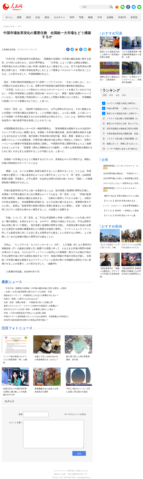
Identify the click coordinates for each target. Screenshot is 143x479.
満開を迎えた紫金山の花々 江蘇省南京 (109, 78)
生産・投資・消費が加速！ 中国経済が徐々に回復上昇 (28, 302)
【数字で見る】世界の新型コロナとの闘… (121, 195)
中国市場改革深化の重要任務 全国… (123, 133)
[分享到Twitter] (72, 49)
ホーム (9, 17)
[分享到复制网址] (81, 49)
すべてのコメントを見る (75, 414)
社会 (37, 17)
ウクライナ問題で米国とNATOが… (122, 103)
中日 (99, 17)
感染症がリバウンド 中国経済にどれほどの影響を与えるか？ (31, 295)
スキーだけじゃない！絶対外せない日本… (121, 183)
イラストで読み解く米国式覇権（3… (123, 118)
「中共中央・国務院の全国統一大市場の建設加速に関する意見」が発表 (35, 288)
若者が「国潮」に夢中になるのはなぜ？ (21, 298)
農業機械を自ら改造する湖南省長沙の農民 (46, 390)
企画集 (110, 17)
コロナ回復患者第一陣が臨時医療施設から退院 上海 (131, 54)
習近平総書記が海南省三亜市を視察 (122, 128)
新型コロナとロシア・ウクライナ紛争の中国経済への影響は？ (31, 305)
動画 (90, 17)
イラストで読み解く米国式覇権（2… (123, 138)
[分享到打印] (85, 49)
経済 (28, 17)
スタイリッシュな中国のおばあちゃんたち (131, 246)
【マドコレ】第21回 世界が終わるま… (120, 200)
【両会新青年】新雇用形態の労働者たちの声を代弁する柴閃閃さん (131, 271)
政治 (47, 17)
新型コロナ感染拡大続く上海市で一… (123, 113)
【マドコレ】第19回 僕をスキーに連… (120, 215)
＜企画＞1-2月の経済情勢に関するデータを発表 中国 (28, 291)
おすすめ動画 (111, 226)
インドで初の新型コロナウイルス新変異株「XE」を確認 (15, 359)
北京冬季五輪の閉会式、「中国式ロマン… (121, 173)
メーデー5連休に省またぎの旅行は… (123, 148)
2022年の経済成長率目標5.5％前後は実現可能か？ (26, 319)
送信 (79, 453)
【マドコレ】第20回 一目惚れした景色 (121, 210)
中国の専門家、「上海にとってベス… (123, 108)
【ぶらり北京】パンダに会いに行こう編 (109, 246)
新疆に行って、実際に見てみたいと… (123, 143)
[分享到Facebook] (68, 49)
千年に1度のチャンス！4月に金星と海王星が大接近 (78, 390)
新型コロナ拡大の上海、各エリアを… (123, 123)
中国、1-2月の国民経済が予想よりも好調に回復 (25, 312)
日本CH (122, 17)
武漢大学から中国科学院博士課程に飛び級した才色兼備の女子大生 (15, 391)
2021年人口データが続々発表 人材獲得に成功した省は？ (29, 309)
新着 (19, 17)
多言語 (134, 17)
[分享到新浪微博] (76, 49)
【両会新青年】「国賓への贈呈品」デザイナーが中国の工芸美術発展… (109, 272)
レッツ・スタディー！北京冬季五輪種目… (121, 205)
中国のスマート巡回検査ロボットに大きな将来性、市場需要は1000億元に (36, 316)
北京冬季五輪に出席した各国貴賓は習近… (121, 178)
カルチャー (59, 17)
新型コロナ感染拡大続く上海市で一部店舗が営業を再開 (109, 54)
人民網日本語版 (8, 26)
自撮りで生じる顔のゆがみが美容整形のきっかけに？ (46, 358)
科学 (72, 17)
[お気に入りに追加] (89, 49)
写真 (81, 17)
